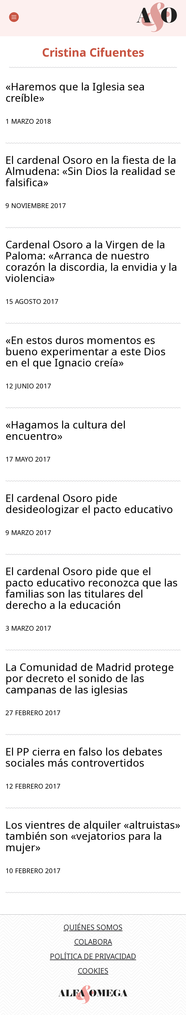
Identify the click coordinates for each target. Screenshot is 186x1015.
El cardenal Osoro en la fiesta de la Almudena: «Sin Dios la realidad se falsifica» (90, 171)
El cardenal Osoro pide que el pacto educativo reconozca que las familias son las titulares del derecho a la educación (91, 588)
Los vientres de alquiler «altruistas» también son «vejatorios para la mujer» (92, 836)
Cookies (93, 971)
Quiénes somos (93, 927)
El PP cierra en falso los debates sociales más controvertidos (83, 757)
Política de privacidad (93, 956)
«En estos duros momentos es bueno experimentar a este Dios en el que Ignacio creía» (85, 351)
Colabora (93, 942)
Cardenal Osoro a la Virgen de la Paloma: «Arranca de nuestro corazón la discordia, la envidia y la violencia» (91, 261)
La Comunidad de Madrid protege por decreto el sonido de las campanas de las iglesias (89, 678)
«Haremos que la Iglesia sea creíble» (75, 92)
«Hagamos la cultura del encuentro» (65, 430)
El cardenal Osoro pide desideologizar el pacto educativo (89, 503)
